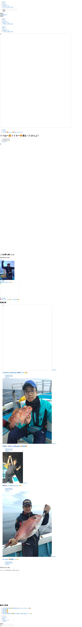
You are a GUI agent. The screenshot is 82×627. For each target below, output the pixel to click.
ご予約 (4, 621)
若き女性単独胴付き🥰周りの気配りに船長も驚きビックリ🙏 (17, 613)
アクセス (5, 4)
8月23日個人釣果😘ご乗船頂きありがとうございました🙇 (17, 608)
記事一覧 (2, 260)
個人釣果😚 (5, 612)
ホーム (4, 1)
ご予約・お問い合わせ (8, 7)
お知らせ (5, 141)
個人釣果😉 (5, 609)
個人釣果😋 (5, 610)
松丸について (6, 5)
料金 (4, 3)
